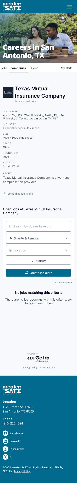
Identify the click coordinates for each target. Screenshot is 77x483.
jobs (4, 68)
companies (18, 68)
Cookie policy (47, 367)
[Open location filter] (66, 250)
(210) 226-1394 (13, 423)
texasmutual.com (25, 101)
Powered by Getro (64, 282)
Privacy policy (29, 367)
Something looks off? (20, 193)
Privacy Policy (22, 471)
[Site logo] (12, 6)
